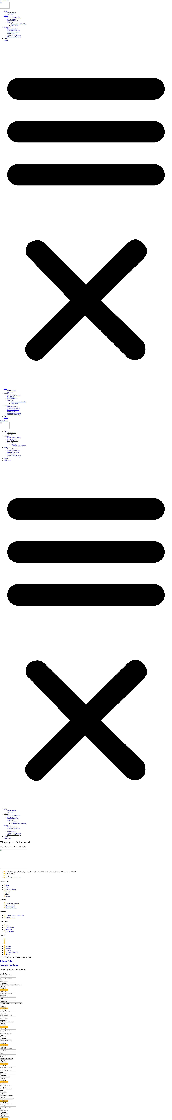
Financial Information (13, 32)
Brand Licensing (12, 439)
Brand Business (11, 19)
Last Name (3, 976)
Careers (6, 40)
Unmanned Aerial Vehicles (18, 24)
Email (1, 980)
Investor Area (7, 27)
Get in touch (7, 460)
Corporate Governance (13, 30)
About (5, 11)
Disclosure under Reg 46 (14, 37)
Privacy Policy (6, 961)
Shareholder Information (14, 35)
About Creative (11, 12)
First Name (3, 973)
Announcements (11, 33)
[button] (86, 214)
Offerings (6, 16)
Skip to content (4, 1)
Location (2, 986)
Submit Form (4, 990)
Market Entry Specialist (13, 17)
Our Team (10, 14)
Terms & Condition (9, 965)
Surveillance (14, 25)
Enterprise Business (12, 20)
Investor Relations (12, 29)
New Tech (10, 22)
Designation (3, 983)
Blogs (5, 38)
